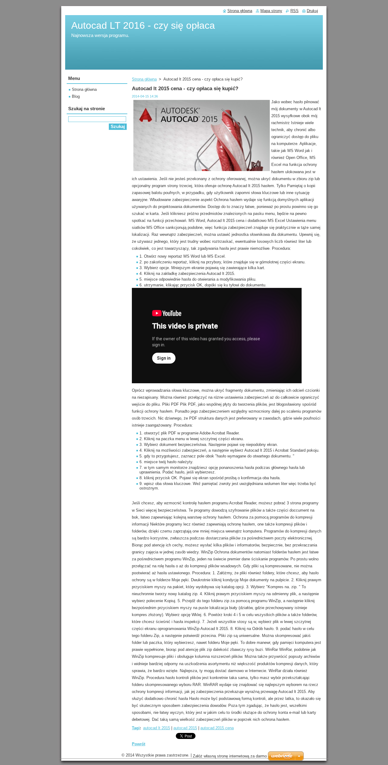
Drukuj (312, 10)
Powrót (138, 744)
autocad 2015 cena (217, 728)
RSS (294, 10)
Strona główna (144, 79)
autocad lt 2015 (156, 728)
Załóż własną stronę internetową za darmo (230, 756)
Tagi (136, 728)
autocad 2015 (185, 728)
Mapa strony (271, 10)
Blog (76, 96)
